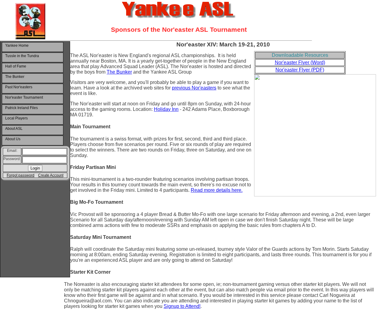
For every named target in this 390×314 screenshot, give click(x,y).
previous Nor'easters (194, 87)
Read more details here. (217, 190)
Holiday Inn (166, 109)
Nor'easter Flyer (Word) (300, 62)
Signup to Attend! (182, 306)
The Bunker (14, 77)
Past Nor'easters (18, 87)
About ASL (14, 128)
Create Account (50, 175)
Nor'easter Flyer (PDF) (299, 69)
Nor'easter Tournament (24, 97)
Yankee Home (17, 45)
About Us (12, 139)
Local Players (16, 118)
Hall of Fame (15, 66)
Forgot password (20, 175)
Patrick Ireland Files (21, 108)
